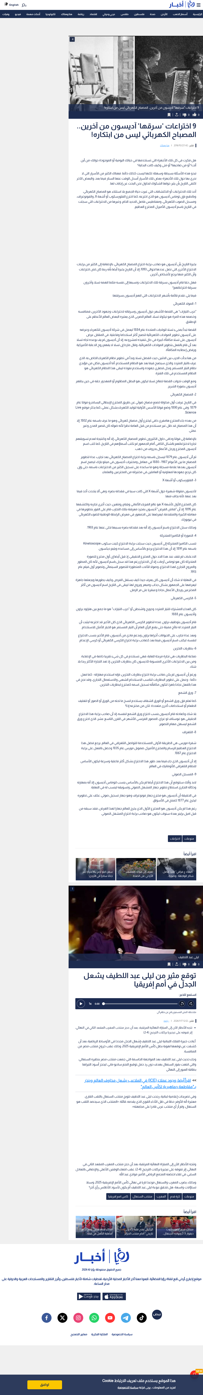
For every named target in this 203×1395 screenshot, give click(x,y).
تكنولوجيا (51, 14)
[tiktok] (142, 1318)
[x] (62, 1318)
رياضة (81, 14)
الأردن (164, 14)
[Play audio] (81, 1003)
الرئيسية (197, 14)
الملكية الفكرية (99, 1334)
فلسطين (139, 14)
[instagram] (78, 1318)
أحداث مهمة (33, 14)
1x (90, 1003)
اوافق (44, 1385)
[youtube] (110, 1318)
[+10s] (191, 1003)
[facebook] (47, 1318)
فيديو (18, 14)
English (14, 4)
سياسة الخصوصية (128, 1387)
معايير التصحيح (79, 1334)
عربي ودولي (108, 14)
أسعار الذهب (180, 14)
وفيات (5, 14)
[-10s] (182, 1003)
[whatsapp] (94, 1318)
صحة (152, 14)
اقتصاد (93, 14)
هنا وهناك (66, 14)
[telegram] (126, 1318)
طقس (124, 14)
